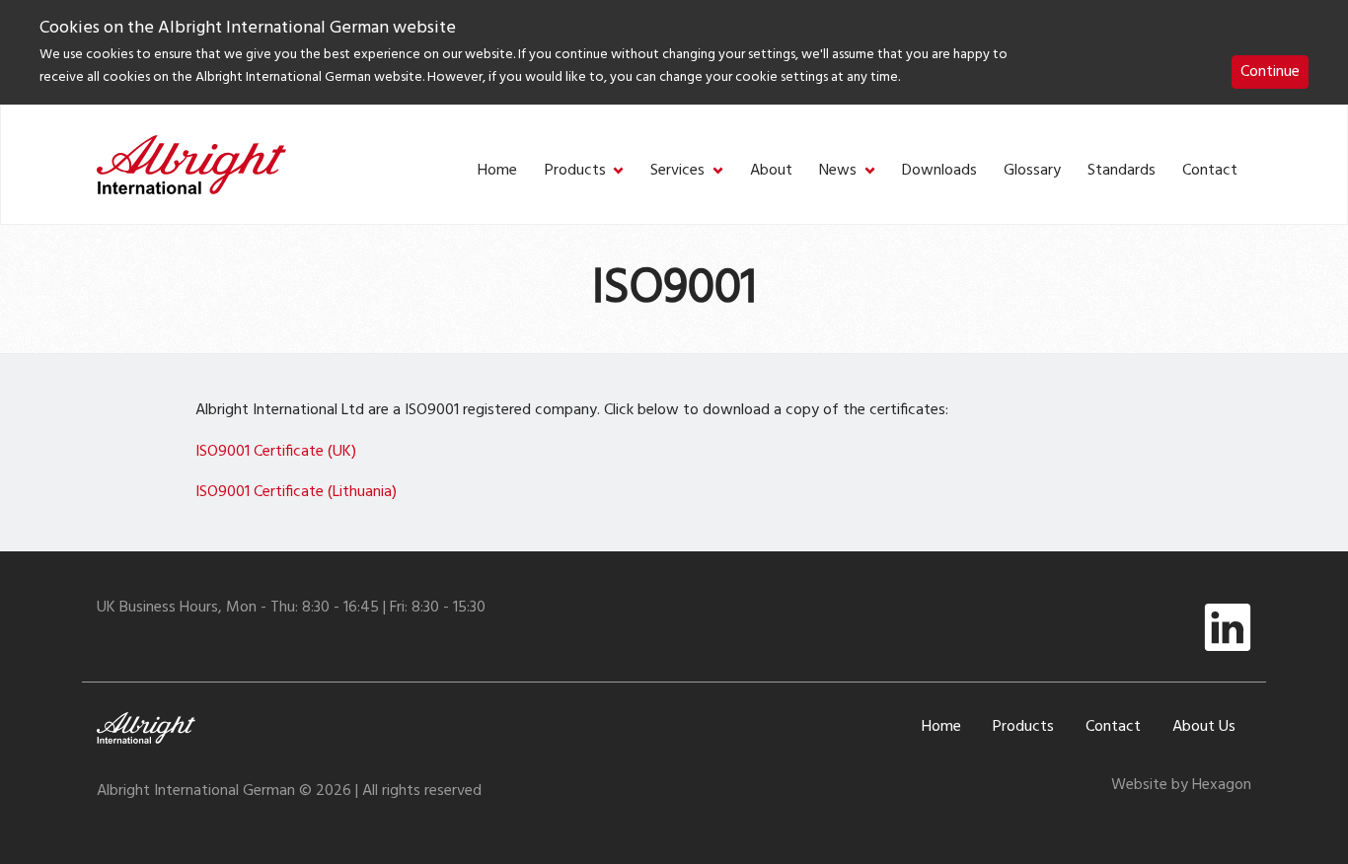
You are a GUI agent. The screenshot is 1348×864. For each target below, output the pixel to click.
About (771, 171)
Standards (1121, 171)
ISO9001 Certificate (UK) (275, 452)
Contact (1209, 171)
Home (497, 171)
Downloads (939, 171)
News (838, 171)
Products (575, 171)
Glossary (1032, 171)
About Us (1204, 727)
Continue (1270, 72)
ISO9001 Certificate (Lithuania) (296, 492)
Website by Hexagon (1181, 785)
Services (677, 171)
